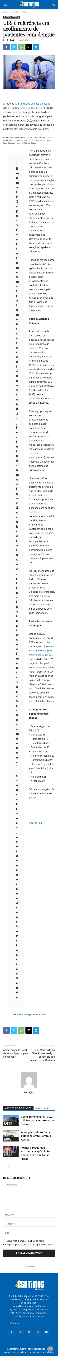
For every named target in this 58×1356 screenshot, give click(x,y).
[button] (5, 4)
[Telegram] (36, 47)
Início (5, 12)
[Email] (28, 47)
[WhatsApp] (21, 47)
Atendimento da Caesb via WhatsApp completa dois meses (15, 1053)
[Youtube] (46, 1332)
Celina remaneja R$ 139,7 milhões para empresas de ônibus (37, 1120)
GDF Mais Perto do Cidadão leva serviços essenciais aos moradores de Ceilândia (42, 1055)
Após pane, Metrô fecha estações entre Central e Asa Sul (36, 1136)
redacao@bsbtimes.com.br (34, 1323)
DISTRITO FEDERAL (19, 12)
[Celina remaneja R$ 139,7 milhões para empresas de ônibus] (11, 1120)
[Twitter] (14, 47)
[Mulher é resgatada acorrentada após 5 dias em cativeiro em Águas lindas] (11, 1151)
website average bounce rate (29, 1014)
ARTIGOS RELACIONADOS (18, 1108)
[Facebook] (6, 47)
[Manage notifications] (50, 1348)
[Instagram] (20, 1332)
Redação (11, 40)
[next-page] (10, 1167)
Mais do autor (42, 1108)
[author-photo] (29, 1087)
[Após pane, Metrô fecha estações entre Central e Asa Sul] (11, 1135)
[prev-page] (5, 1167)
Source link (35, 822)
